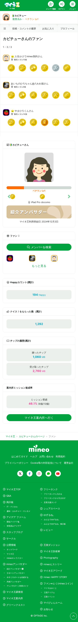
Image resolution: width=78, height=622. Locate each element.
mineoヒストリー (53, 564)
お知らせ (48, 609)
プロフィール (67, 28)
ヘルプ (33, 456)
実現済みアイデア (14, 526)
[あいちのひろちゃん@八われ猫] (6, 85)
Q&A (8, 495)
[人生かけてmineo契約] (6, 57)
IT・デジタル (12, 507)
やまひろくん (22, 110)
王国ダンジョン (52, 545)
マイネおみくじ (50, 588)
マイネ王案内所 (14, 598)
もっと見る (39, 266)
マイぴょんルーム (53, 602)
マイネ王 (10, 554)
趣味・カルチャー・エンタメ (18, 511)
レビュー (48, 530)
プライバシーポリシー (16, 463)
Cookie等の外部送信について (46, 463)
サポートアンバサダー (16, 573)
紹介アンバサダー (14, 569)
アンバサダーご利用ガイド (17, 586)
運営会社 (68, 463)
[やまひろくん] (6, 112)
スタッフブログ (14, 532)
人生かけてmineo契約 (26, 56)
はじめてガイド (19, 456)
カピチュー (20, 15)
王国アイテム (49, 592)
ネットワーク (12, 549)
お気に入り (48, 28)
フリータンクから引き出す (55, 498)
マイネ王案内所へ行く (39, 417)
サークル (11, 538)
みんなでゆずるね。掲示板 (55, 524)
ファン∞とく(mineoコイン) (58, 583)
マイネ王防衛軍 (52, 551)
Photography (51, 557)
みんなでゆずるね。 (52, 519)
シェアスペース (52, 508)
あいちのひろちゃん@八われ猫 (27, 83)
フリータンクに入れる (53, 494)
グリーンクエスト (15, 605)
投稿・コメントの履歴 (24, 28)
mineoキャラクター (15, 558)
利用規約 (60, 456)
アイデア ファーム (16, 517)
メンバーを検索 (41, 247)
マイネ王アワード (53, 570)
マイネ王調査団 (14, 592)
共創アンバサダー (14, 582)
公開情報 (11, 545)
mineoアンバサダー (16, 564)
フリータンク (51, 489)
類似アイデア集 (13, 522)
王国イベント (49, 596)
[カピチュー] (39, 167)
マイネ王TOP (13, 489)
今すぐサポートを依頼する (17, 577)
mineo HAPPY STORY (55, 577)
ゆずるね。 (49, 515)
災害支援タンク (50, 502)
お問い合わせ (46, 456)
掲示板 (9, 502)
